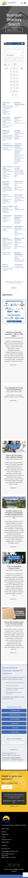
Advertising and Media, (8, 105)
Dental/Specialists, (7, 201)
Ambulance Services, (7, 199)
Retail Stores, (17, 261)
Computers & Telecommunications (8, 144)
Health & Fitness (18, 181)
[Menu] (25, 3)
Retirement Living (6, 254)
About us (3, 832)
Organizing (16, 139)
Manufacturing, (17, 221)
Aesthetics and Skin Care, (18, 184)
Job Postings (13, 282)
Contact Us (19, 282)
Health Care (6, 194)
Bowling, (4, 121)
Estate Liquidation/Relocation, (8, 242)
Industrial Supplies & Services (8, 207)
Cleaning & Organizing (17, 131)
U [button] (17, 88)
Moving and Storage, (7, 246)
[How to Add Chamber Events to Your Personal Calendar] (14, 613)
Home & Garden (18, 194)
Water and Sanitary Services (18, 234)
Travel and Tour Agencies (6, 220)
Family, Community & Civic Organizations (8, 168)
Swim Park (5, 270)
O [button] (17, 81)
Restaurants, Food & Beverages (19, 239)
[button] (14, 710)
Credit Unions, (21, 172)
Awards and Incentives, (8, 135)
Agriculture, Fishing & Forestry (19, 103)
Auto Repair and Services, (18, 121)
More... (9, 114)
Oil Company (17, 223)
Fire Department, (6, 186)
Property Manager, (7, 248)
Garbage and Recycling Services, (19, 230)
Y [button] (12, 94)
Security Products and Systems (19, 201)
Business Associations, (8, 137)
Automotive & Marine (18, 118)
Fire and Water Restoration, (17, 161)
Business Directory (9, 281)
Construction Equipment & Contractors (18, 145)
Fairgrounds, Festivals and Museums (7, 126)
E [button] (14, 71)
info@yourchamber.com (13, 755)
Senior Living (6, 252)
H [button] (14, 75)
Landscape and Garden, (19, 197)
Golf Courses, (6, 267)
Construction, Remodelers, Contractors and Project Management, (19, 154)
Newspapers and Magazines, (6, 112)
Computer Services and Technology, (8, 148)
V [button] (10, 91)
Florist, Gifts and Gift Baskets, (18, 256)
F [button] (17, 71)
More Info (10, 699)
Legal (15, 206)
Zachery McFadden (11, 338)
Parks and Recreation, (7, 269)
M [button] (10, 81)
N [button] (14, 81)
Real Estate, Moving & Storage (7, 239)
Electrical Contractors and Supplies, (19, 159)
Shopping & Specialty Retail (18, 253)
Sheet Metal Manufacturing (6, 212)
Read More (14, 365)
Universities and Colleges (6, 177)
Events (3, 837)
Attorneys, (16, 208)
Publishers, (5, 114)
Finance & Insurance (17, 167)
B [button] (14, 68)
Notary (23, 209)
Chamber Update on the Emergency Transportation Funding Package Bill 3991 (14, 512)
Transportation (18, 264)
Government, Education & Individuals (6, 183)
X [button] (17, 91)
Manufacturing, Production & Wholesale (18, 217)
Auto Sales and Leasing (19, 123)
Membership (4, 834)
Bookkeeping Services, (8, 136)
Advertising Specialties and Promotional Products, (8, 108)
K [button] (14, 78)
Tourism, (4, 218)
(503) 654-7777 (6, 849)
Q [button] (14, 85)
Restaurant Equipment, (8, 209)
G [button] (11, 75)
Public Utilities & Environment (19, 227)
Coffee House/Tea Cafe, (19, 246)
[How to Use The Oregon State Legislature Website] (14, 446)
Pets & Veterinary (7, 226)
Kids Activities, (17, 189)
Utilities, (16, 232)
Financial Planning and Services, (19, 174)
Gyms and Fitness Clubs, (18, 188)
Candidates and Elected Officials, (8, 172)
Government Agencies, (8, 187)
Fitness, (16, 185)
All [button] (22, 68)
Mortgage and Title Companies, (7, 245)
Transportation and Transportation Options (19, 267)
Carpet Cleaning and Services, (19, 134)
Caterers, (16, 245)
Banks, (15, 172)
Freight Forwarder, (18, 220)
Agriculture (16, 105)
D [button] (11, 71)
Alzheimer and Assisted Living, (8, 197)
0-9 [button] (6, 68)
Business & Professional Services (6, 132)
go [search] (14, 59)
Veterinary (5, 230)
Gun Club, (11, 267)
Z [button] (15, 94)
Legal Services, (17, 209)
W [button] (14, 91)
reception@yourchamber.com (9, 851)
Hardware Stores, (18, 196)
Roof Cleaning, (17, 199)
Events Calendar (17, 281)
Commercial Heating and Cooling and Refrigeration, (18, 150)
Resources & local (6, 839)
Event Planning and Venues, (7, 124)
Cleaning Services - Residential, (18, 137)
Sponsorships (5, 842)
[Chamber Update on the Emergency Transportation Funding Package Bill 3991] (14, 502)
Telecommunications (7, 149)
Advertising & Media (6, 103)
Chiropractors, (6, 200)
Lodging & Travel (7, 215)
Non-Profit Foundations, (8, 190)
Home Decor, (17, 258)
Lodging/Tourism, (6, 217)
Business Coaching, (7, 139)
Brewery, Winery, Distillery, (18, 243)
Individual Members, (7, 188)
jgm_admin (11, 391)
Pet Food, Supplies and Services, (8, 229)
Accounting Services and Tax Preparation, (19, 170)
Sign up (4, 760)
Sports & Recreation (6, 265)
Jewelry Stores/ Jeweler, (19, 260)
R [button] (17, 85)
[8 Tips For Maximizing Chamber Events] (14, 557)
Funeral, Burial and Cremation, (7, 175)
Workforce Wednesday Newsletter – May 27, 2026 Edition (14, 334)
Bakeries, (16, 241)
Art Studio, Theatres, (7, 120)
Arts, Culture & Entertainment (7, 118)
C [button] (17, 68)
